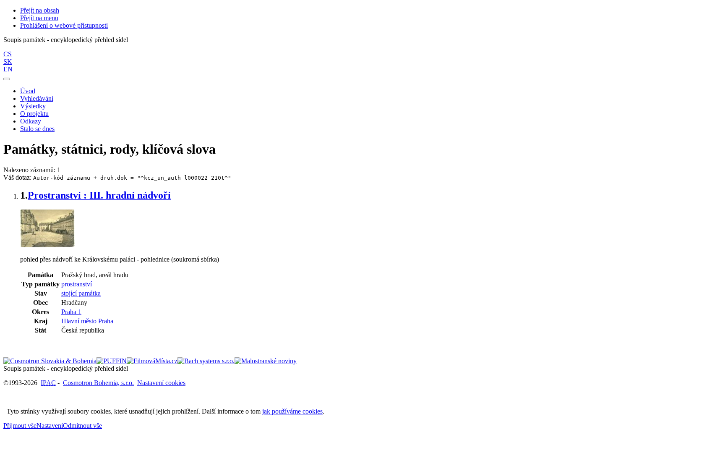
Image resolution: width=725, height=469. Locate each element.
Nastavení (50, 425)
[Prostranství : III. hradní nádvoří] (47, 245)
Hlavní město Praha (87, 321)
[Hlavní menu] (6, 79)
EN (8, 69)
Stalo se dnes (37, 128)
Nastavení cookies (161, 382)
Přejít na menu (39, 17)
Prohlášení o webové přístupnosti (64, 25)
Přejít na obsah (39, 10)
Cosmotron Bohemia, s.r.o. (98, 382)
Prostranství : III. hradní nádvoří (99, 195)
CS (7, 54)
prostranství (76, 284)
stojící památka (81, 293)
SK (7, 61)
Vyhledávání (36, 98)
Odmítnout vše (82, 425)
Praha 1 (71, 311)
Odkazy (30, 121)
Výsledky (33, 106)
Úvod (27, 90)
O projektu (34, 113)
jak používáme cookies (292, 411)
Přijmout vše (20, 425)
